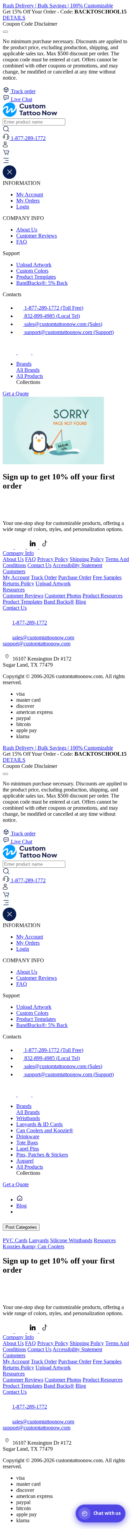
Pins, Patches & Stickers (42, 1155)
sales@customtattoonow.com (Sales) (62, 324)
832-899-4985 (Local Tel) (51, 316)
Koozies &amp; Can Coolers (33, 1246)
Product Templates (36, 277)
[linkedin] (33, 547)
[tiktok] (39, 352)
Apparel (25, 1161)
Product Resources (103, 596)
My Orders (28, 200)
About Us (26, 229)
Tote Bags (27, 1142)
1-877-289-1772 (29, 623)
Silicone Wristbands (71, 1240)
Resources (14, 589)
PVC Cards (15, 1240)
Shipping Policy (87, 559)
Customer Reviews (36, 236)
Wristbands (28, 1118)
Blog (80, 602)
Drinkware (27, 1136)
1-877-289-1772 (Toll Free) (53, 308)
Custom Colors (32, 271)
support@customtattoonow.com (36, 643)
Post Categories (21, 1227)
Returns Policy (18, 583)
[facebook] (10, 352)
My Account (29, 194)
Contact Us (39, 565)
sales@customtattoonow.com (43, 637)
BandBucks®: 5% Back (42, 283)
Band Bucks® (59, 602)
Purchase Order (74, 577)
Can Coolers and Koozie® (44, 1130)
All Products (29, 376)
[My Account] (5, 146)
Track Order (44, 577)
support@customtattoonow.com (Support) (68, 332)
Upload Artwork (33, 265)
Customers (14, 571)
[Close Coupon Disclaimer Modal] (5, 32)
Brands (23, 364)
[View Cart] (6, 154)
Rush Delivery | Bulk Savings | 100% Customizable (58, 5)
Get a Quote (16, 393)
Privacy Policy (52, 559)
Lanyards (39, 1240)
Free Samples (107, 577)
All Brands (28, 370)
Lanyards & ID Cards (39, 1124)
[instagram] (25, 352)
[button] (66, 161)
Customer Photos (63, 596)
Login (22, 207)
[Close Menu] (9, 177)
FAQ (21, 242)
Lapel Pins (27, 1148)
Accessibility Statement (77, 565)
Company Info (18, 553)
